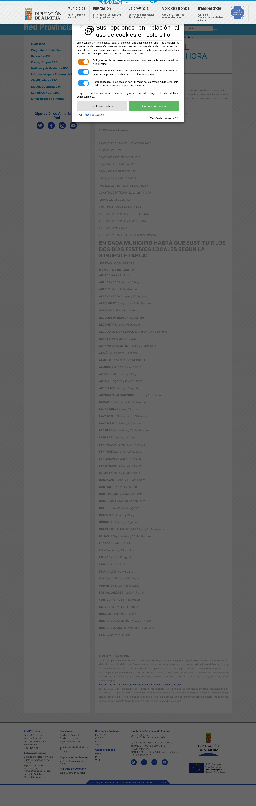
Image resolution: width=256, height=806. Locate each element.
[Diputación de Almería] (44, 14)
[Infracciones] (238, 13)
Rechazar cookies (102, 105)
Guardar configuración (154, 105)
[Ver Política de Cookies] (91, 114)
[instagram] (116, 1)
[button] (77, 13)
